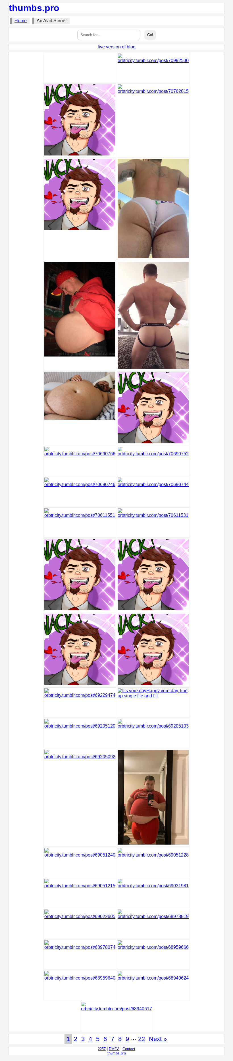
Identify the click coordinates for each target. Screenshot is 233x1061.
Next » (158, 1038)
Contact (128, 1049)
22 (141, 1038)
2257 (102, 1049)
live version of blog (117, 46)
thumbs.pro (34, 8)
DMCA (114, 1049)
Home (20, 20)
